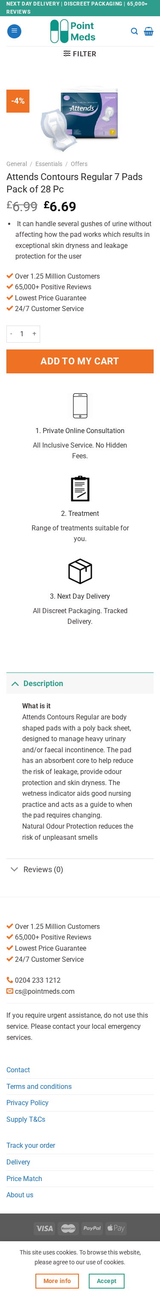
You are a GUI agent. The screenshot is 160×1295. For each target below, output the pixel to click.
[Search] (134, 31)
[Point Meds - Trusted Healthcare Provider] (80, 31)
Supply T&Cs (25, 1119)
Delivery (18, 1162)
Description (43, 683)
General (16, 163)
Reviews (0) (43, 869)
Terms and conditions (39, 1087)
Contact (18, 1070)
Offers (79, 163)
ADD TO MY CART (80, 361)
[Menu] (14, 31)
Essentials (48, 163)
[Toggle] (14, 683)
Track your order (30, 1145)
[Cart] (149, 31)
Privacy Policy (27, 1103)
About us (19, 1195)
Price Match (24, 1179)
